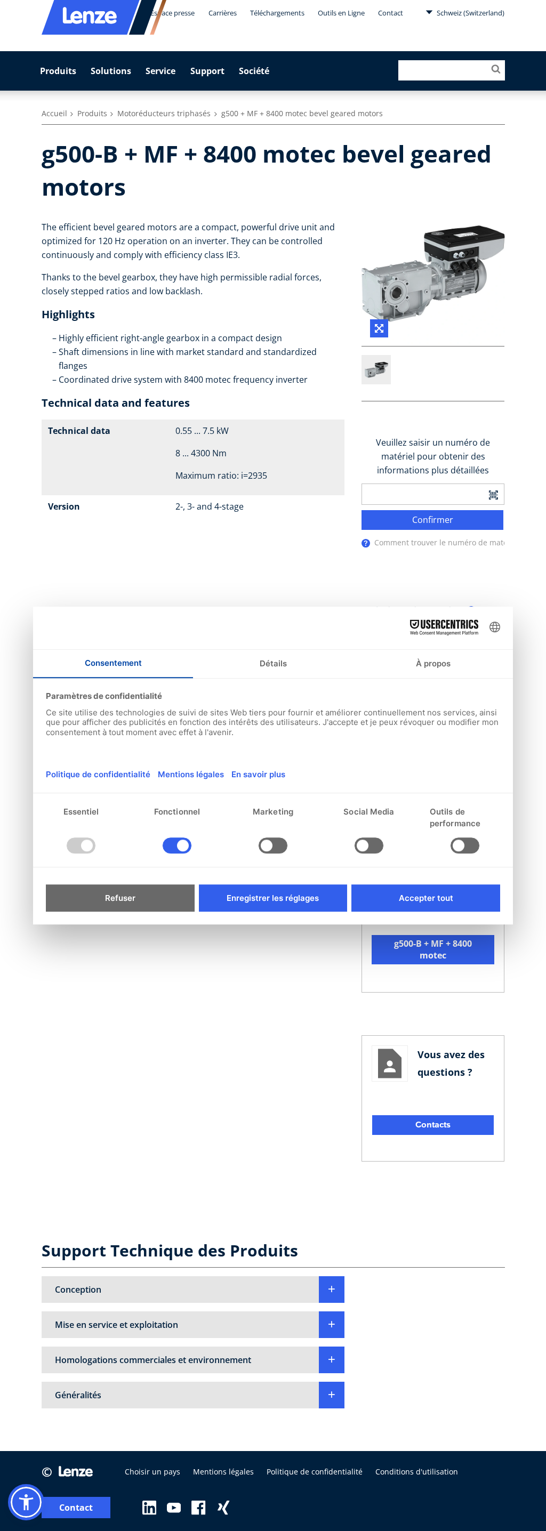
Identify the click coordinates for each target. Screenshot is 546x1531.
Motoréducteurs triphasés (164, 113)
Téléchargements (277, 13)
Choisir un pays (152, 1471)
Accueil (54, 113)
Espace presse (172, 13)
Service (160, 71)
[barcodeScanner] (493, 494)
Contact (390, 13)
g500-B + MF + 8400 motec (433, 949)
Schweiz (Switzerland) (469, 13)
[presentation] (366, 543)
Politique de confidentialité (315, 1471)
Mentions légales (223, 1471)
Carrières (222, 13)
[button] (193, 1289)
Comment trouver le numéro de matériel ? (449, 542)
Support (207, 71)
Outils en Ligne (341, 13)
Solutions (111, 71)
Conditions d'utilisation (416, 1471)
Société (254, 71)
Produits (58, 71)
